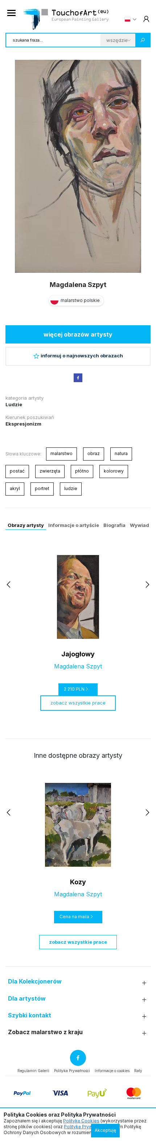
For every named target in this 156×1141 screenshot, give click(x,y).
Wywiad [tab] (139, 525)
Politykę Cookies (81, 1120)
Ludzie (13, 404)
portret (42, 488)
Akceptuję (105, 1130)
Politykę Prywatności (86, 1126)
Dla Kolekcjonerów (35, 981)
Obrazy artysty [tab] (26, 525)
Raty (138, 1070)
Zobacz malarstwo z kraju (45, 1032)
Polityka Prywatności (72, 1070)
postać (17, 471)
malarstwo (61, 453)
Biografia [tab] (114, 525)
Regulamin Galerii (33, 1070)
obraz (93, 453)
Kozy (78, 882)
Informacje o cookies (112, 1070)
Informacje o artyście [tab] (73, 525)
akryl (15, 488)
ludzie (70, 488)
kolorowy (114, 471)
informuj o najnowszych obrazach (82, 355)
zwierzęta (50, 471)
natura (121, 453)
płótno (82, 471)
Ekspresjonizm (23, 424)
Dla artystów (27, 998)
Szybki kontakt (29, 1015)
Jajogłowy (78, 654)
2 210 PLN (74, 689)
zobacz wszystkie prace (78, 703)
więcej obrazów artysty (78, 334)
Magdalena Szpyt (78, 284)
